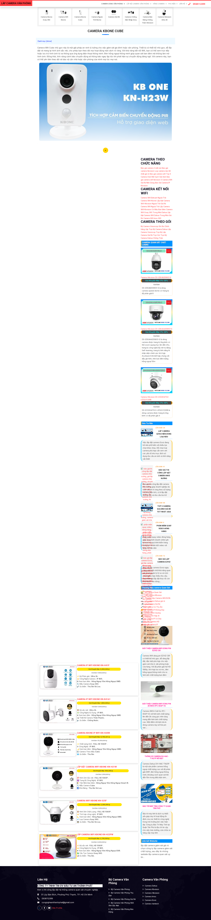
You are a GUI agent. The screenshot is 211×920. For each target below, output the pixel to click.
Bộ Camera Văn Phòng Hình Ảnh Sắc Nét (121, 904)
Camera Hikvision (152, 893)
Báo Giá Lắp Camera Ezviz (164, 560)
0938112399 (199, 4)
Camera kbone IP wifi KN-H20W (93, 733)
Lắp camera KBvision (153, 595)
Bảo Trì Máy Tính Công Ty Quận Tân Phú (157, 807)
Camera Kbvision (152, 889)
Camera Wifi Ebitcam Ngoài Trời (153, 198)
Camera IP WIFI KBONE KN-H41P (93, 665)
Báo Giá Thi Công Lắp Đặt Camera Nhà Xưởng (163, 474)
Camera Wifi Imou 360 (152, 218)
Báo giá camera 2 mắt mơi (151, 168)
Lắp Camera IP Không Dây (152, 610)
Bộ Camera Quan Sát (153, 592)
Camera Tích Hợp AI (150, 616)
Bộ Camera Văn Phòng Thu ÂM (121, 894)
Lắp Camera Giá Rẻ (152, 604)
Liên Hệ (182, 4)
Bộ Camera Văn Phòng (120, 889)
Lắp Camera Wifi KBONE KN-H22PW (95, 834)
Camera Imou (150, 896)
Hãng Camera (159, 4)
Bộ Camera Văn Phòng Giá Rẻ (123, 899)
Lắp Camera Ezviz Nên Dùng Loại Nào (164, 434)
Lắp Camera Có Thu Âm (151, 607)
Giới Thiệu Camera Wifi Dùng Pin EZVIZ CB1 (156, 649)
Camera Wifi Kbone (148, 201)
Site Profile (57, 908)
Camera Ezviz (150, 900)
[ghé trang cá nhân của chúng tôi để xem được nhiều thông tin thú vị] (44, 908)
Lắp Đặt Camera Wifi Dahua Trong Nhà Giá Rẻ (156, 215)
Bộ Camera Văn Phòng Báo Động (121, 910)
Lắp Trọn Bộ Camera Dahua (156, 229)
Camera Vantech (152, 904)
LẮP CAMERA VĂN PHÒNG (16, 3)
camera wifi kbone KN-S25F (92, 800)
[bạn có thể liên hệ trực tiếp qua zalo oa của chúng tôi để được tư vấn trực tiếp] (39, 908)
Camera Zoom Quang (151, 613)
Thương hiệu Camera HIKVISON (157, 598)
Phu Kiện (171, 4)
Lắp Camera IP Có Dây (151, 619)
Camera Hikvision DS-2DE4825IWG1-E (156, 277)
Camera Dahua (151, 886)
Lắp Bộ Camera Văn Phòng (138, 4)
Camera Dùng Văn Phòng (112, 4)
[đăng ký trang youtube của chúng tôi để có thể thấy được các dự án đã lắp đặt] (49, 908)
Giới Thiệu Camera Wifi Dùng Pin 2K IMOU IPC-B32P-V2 (156, 705)
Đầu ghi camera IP (149, 624)
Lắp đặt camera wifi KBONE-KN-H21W (97, 767)
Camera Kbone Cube (105, 31)
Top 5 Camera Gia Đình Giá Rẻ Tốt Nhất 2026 (164, 509)
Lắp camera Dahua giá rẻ (154, 601)
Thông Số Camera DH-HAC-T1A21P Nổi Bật (157, 757)
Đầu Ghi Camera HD (150, 622)
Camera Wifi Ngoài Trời (150, 206)
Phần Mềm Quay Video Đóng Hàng (164, 528)
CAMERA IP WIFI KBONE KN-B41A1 (94, 699)
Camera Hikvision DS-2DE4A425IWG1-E (156, 329)
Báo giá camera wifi (158, 174)
